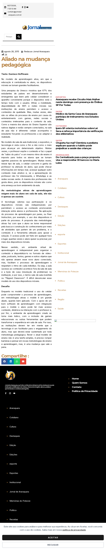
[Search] (19, 36)
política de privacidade (74, 530)
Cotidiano (61, 126)
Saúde (59, 111)
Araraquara (62, 155)
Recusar (53, 545)
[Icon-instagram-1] (25, 7)
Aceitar (53, 537)
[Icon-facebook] (22, 7)
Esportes (61, 97)
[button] (5, 28)
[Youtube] (27, 7)
